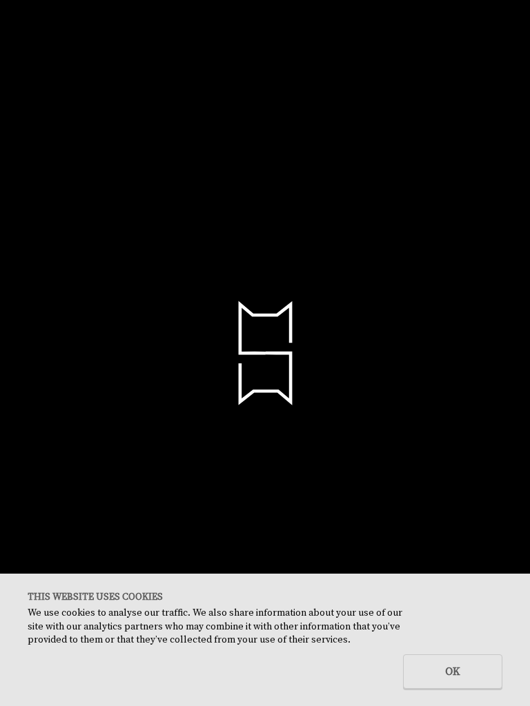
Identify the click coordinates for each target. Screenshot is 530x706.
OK (452, 671)
